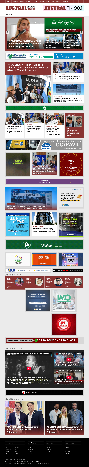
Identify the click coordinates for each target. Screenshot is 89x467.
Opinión (58, 1)
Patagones (15, 1)
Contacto (30, 447)
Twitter (66, 449)
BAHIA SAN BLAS (58, 96)
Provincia (7, 451)
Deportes (42, 1)
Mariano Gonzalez (36, 461)
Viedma (22, 1)
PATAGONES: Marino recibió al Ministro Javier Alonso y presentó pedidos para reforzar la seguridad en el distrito (67, 78)
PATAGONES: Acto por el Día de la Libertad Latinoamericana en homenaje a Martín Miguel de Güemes (27, 67)
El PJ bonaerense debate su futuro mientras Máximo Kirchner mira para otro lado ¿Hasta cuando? (74, 132)
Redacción (30, 449)
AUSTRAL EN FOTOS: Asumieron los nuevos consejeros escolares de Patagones (64, 429)
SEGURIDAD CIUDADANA (60, 74)
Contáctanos (65, 1)
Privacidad (48, 451)
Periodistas (30, 451)
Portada (8, 1)
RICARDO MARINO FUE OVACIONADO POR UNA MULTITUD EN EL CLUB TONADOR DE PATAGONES (67, 364)
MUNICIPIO (29, 124)
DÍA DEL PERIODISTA (51, 126)
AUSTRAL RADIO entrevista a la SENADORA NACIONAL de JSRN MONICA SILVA (68, 381)
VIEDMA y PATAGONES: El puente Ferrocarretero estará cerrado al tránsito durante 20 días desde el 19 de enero (44, 230)
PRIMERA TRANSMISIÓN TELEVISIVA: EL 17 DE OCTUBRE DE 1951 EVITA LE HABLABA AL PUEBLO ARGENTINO (28, 380)
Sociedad (35, 1)
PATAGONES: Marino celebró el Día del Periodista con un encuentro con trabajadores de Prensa (53, 131)
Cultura (47, 1)
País (53, 1)
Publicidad (30, 453)
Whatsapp (67, 453)
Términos (48, 449)
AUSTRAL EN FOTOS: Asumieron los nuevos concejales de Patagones (23, 429)
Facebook (67, 447)
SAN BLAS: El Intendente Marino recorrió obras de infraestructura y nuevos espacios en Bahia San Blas (68, 100)
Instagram (67, 451)
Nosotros (48, 447)
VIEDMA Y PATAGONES (38, 226)
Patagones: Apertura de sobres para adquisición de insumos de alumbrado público (34, 129)
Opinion (16, 449)
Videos (16, 453)
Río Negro (28, 1)
